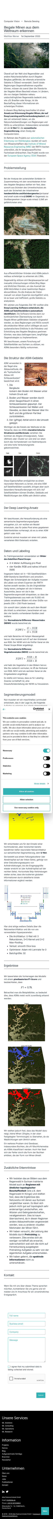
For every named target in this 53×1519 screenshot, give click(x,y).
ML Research (7, 1432)
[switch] (46, 758)
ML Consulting (7, 1426)
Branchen (6, 1457)
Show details (39, 784)
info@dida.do (10, 1500)
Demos (5, 1448)
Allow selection (26, 800)
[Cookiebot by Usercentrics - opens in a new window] (33, 709)
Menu (45, 1511)
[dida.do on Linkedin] (3, 1491)
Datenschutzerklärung (9, 1516)
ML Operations (8, 1429)
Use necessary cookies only (26, 808)
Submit (40, 1395)
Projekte (5, 1445)
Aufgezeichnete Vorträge (12, 1454)
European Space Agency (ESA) (22, 155)
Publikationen (7, 1482)
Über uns (5, 1473)
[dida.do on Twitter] (7, 1491)
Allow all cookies (26, 791)
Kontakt (5, 1485)
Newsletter (6, 1460)
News (4, 1476)
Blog (4, 1451)
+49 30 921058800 (14, 1503)
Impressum (36, 1514)
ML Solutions (7, 1423)
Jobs (4, 1479)
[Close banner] (49, 709)
